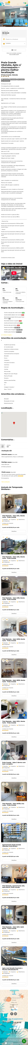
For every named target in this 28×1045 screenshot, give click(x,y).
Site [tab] (3, 446)
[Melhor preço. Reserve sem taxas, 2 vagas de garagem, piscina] (14, 503)
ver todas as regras (6, 335)
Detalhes (14, 531)
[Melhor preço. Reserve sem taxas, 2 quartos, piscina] (14, 544)
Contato (14, 1000)
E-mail (14, 50)
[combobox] (16, 43)
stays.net (15, 1042)
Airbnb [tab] (8, 446)
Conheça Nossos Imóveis (14, 998)
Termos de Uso (14, 1004)
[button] (3, 26)
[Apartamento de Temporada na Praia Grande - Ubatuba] (14, 832)
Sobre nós (14, 1002)
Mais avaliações (5, 482)
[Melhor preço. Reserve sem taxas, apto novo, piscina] (14, 873)
